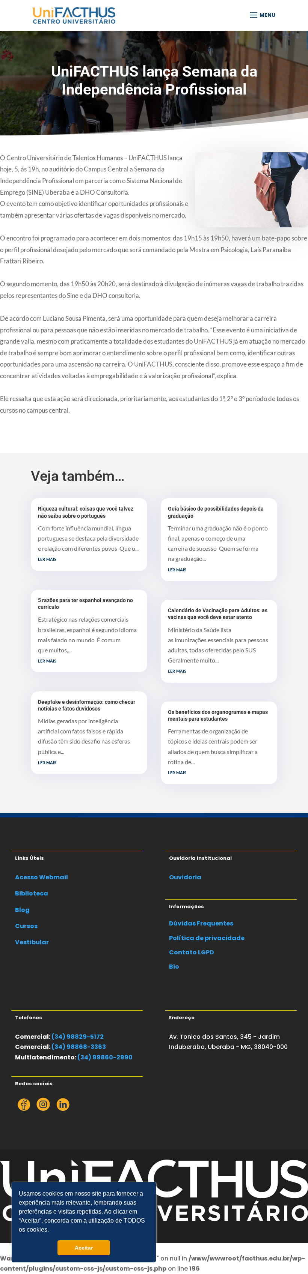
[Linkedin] (63, 1108)
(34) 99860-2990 (105, 1057)
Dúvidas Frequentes (201, 923)
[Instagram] (43, 1108)
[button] (51, 1230)
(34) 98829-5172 (77, 1036)
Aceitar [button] (84, 1248)
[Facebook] (24, 1108)
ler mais (47, 558)
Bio (174, 966)
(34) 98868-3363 (78, 1047)
